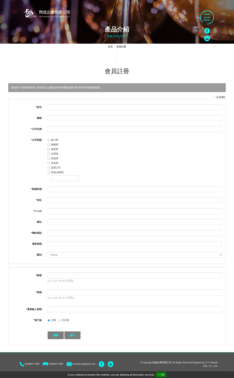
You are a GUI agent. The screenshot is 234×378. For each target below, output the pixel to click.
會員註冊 (121, 46)
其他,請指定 (57, 172)
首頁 (110, 46)
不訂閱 (65, 320)
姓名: (39, 107)
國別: (39, 255)
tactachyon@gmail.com (83, 364)
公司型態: (36, 140)
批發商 (54, 158)
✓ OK (161, 374)
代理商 (54, 154)
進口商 (54, 140)
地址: (39, 200)
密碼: (39, 292)
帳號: (39, 275)
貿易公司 (56, 167)
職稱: (39, 118)
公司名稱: (36, 129)
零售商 (54, 163)
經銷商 (54, 144)
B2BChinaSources (208, 369)
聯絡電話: (36, 233)
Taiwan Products (168, 369)
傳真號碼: (37, 244)
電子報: (37, 320)
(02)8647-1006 (32, 364)
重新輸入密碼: (34, 309)
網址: (39, 222)
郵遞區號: (36, 189)
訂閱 (53, 320)
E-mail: (37, 211)
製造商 (54, 149)
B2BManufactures (188, 369)
